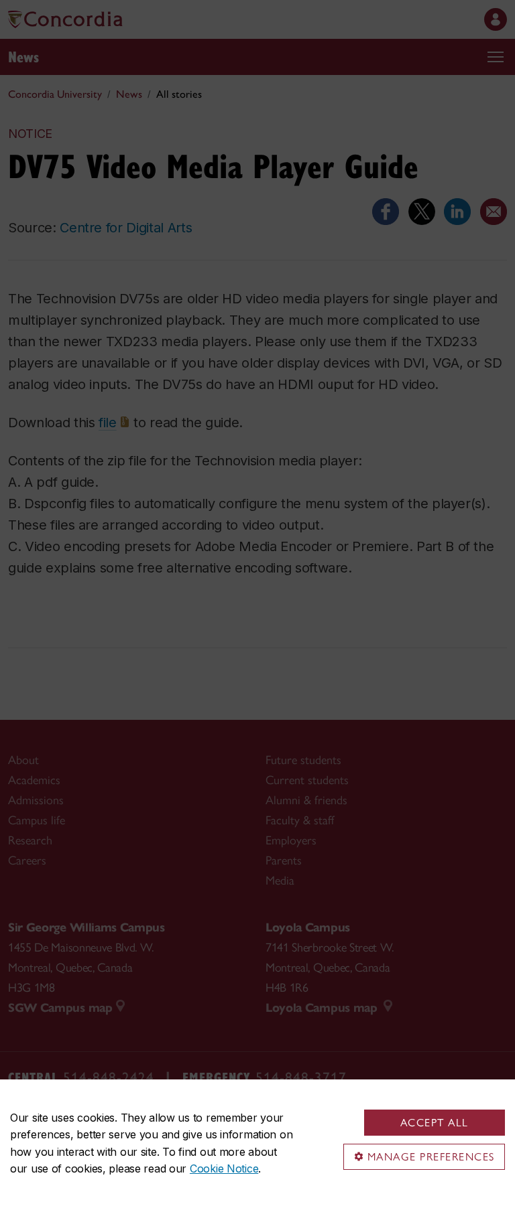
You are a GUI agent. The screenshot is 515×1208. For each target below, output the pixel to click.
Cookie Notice (224, 1168)
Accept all (434, 1122)
